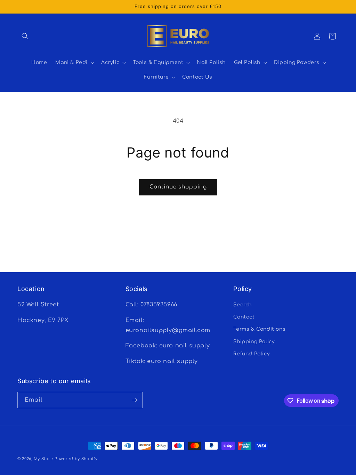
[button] (25, 36)
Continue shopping (178, 187)
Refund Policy (251, 353)
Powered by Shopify (76, 459)
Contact (243, 317)
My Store (43, 459)
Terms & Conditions (259, 329)
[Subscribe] (134, 400)
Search (242, 304)
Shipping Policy (254, 341)
